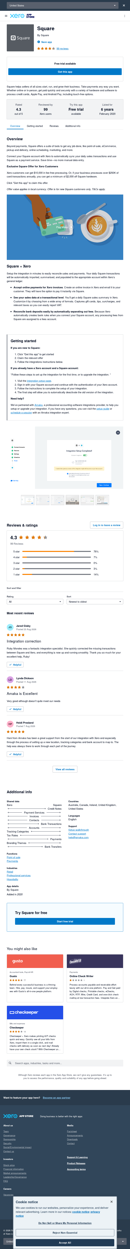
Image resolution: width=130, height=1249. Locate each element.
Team (6, 1131)
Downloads (72, 1139)
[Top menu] (124, 16)
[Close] (124, 5)
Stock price (9, 1165)
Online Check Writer (81, 976)
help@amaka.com (78, 837)
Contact (71, 1143)
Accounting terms (76, 1169)
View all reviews (65, 769)
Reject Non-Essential (65, 1232)
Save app (46, 42)
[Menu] (6, 16)
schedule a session (21, 412)
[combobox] (69, 1063)
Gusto (13, 976)
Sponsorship (9, 1139)
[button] (65, 227)
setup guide (102, 408)
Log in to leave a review (106, 525)
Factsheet (72, 1131)
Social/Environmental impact (17, 1147)
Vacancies (8, 1194)
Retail (10, 871)
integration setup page (39, 380)
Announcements (75, 1135)
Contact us (8, 1151)
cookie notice (81, 1212)
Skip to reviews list (26, 539)
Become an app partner (56, 1097)
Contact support (77, 833)
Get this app (65, 72)
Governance (9, 1135)
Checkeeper (17, 1027)
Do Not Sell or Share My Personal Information (65, 1223)
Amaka (38, 405)
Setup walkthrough (78, 829)
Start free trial (65, 921)
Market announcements (14, 1173)
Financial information (13, 1169)
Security (7, 1143)
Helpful (17, 664)
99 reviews (63, 48)
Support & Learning (77, 1157)
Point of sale (13, 857)
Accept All (65, 1242)
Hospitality (12, 879)
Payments (12, 861)
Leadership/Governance (15, 1177)
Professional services (19, 875)
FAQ (5, 1181)
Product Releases (76, 1163)
